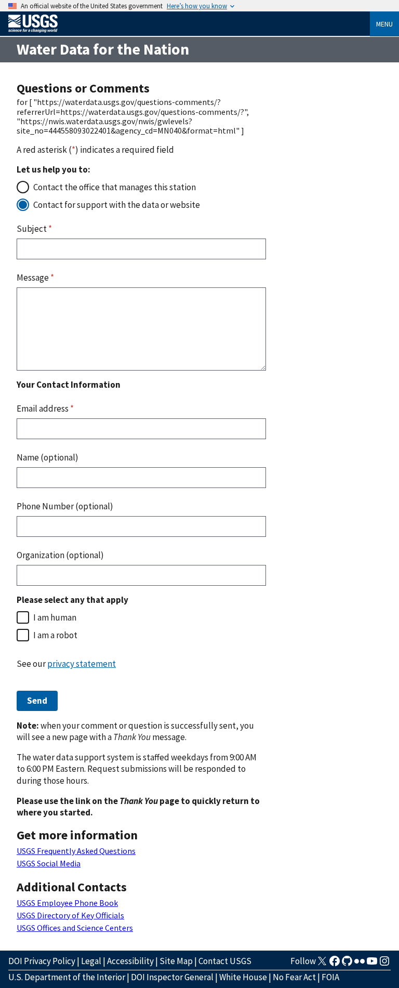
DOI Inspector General (172, 977)
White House (243, 977)
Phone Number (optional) (65, 506)
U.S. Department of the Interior (66, 977)
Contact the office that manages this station (114, 187)
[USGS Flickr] (359, 964)
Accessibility (130, 961)
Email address (45, 408)
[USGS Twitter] (322, 964)
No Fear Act (294, 977)
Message (35, 277)
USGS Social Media (49, 863)
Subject (34, 228)
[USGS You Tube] (372, 964)
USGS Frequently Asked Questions (76, 851)
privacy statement (81, 663)
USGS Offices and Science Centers (75, 928)
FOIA (330, 977)
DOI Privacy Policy (41, 961)
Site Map (176, 961)
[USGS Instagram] (384, 964)
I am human (54, 617)
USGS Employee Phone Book (67, 903)
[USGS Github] (347, 964)
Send (37, 700)
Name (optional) (47, 457)
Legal (91, 961)
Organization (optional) (60, 555)
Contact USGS (224, 961)
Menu (384, 24)
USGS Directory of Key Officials (70, 915)
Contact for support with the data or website (116, 204)
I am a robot (55, 635)
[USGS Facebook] (334, 964)
